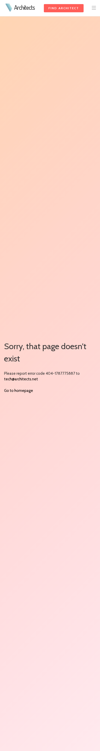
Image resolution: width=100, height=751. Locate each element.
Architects (24, 7)
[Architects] (9, 10)
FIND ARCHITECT (63, 8)
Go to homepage (18, 390)
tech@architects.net (21, 379)
